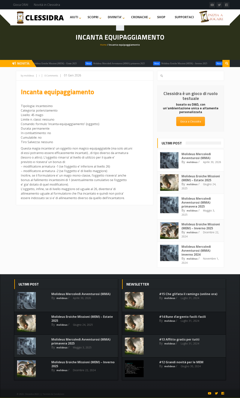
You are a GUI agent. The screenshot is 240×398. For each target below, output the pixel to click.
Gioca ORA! (20, 5)
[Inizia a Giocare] (212, 16)
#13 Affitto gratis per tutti (179, 339)
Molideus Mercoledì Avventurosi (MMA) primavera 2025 (113, 63)
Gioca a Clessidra (190, 121)
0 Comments (51, 75)
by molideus (27, 75)
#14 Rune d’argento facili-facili (182, 317)
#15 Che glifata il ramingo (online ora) (188, 294)
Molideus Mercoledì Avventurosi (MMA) (196, 156)
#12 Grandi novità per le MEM (181, 362)
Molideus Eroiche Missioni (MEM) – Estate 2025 (49, 63)
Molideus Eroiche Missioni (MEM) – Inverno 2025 (179, 63)
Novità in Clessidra (47, 5)
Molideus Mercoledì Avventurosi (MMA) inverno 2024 (196, 251)
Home (103, 44)
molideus (192, 162)
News (83, 63)
